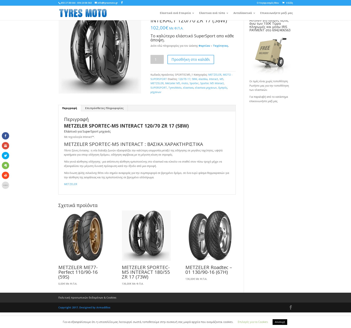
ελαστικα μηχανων (206, 87)
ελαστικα (188, 87)
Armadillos (103, 307)
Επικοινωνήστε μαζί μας (276, 13)
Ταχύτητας (220, 45)
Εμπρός (222, 87)
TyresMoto (175, 87)
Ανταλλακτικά (242, 13)
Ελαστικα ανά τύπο (212, 13)
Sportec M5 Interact (212, 83)
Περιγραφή (69, 108)
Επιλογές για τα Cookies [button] (253, 322)
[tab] (69, 108)
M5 (221, 79)
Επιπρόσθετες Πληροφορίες (104, 108)
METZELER (214, 74)
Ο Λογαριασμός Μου (268, 3)
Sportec (194, 83)
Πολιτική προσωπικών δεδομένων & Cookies (87, 297)
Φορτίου (204, 45)
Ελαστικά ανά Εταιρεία (175, 13)
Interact (213, 79)
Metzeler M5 (172, 83)
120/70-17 (184, 79)
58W (194, 79)
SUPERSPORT (158, 87)
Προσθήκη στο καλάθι (190, 59)
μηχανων (155, 92)
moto (185, 83)
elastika (203, 79)
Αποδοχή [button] (280, 322)
